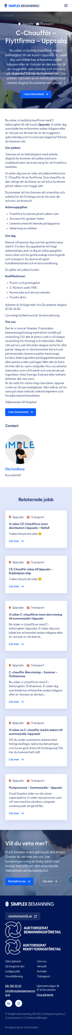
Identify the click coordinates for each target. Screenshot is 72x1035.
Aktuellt (42, 966)
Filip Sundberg (15, 468)
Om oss (42, 961)
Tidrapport (43, 976)
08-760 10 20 (13, 986)
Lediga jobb (12, 971)
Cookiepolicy (13, 1018)
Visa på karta (45, 995)
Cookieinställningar (35, 1018)
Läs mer (47, 881)
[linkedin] (8, 1003)
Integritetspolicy (54, 1014)
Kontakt (42, 971)
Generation (31, 1027)
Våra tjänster (13, 961)
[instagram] (18, 1003)
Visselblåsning (14, 976)
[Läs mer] (36, 529)
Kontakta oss (17, 881)
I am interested (34, 94)
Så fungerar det (14, 966)
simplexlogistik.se (20, 916)
